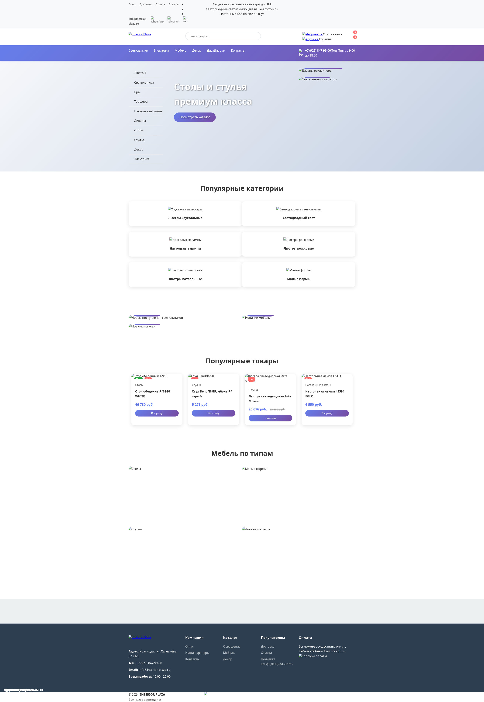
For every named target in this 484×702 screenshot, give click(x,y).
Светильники (138, 50)
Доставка (146, 4)
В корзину (157, 413)
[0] (312, 34)
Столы (138, 130)
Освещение (231, 646)
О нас (132, 4)
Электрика (161, 50)
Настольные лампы (148, 111)
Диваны (140, 121)
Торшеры (141, 101)
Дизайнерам (216, 50)
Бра (137, 92)
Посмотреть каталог (195, 117)
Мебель (180, 50)
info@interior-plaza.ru (154, 670)
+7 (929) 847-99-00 (318, 50)
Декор (196, 50)
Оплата (160, 4)
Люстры (140, 73)
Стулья (139, 140)
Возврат (174, 4)
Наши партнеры (197, 653)
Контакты (238, 50)
